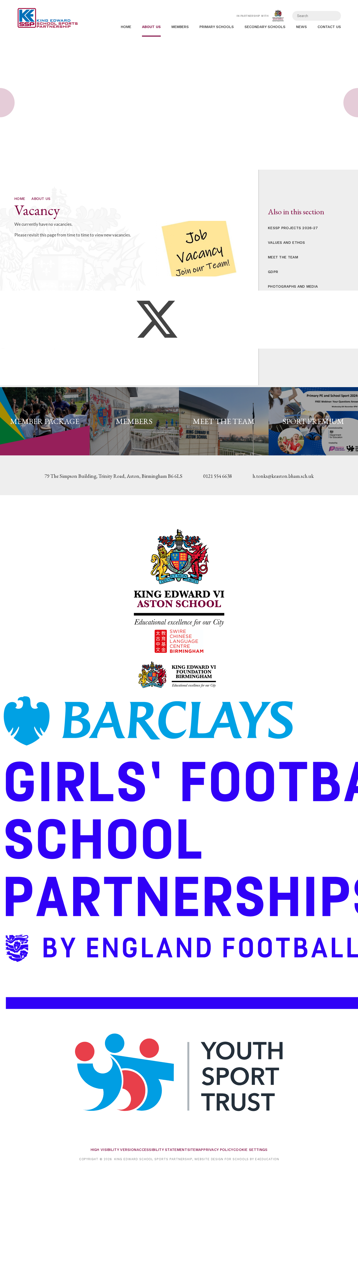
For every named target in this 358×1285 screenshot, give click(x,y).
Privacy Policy (218, 1150)
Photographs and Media (293, 286)
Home (19, 198)
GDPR (273, 272)
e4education (267, 1159)
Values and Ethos (286, 242)
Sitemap (195, 1150)
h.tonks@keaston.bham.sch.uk (283, 476)
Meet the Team (283, 257)
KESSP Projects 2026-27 (293, 228)
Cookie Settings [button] (250, 1150)
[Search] (334, 16)
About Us (40, 198)
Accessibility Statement (162, 1150)
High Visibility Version (114, 1150)
